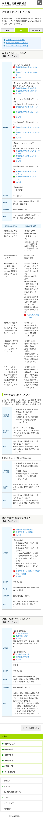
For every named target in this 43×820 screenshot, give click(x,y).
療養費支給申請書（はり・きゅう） (28, 108)
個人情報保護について (12, 792)
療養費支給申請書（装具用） (27, 88)
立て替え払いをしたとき (15, 40)
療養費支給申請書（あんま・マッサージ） (28, 152)
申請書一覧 (8, 766)
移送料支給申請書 (22, 654)
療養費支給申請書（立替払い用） (27, 68)
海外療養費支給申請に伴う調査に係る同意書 (28, 572)
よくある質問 (9, 772)
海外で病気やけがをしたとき (17, 43)
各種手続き (8, 760)
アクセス (7, 786)
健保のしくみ (9, 744)
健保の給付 (8, 749)
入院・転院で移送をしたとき (17, 46)
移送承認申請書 (22, 633)
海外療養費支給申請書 (24, 530)
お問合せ (7, 809)
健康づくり (8, 755)
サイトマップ (9, 803)
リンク (6, 797)
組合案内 (7, 781)
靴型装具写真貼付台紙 (33, 316)
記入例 (18, 77)
